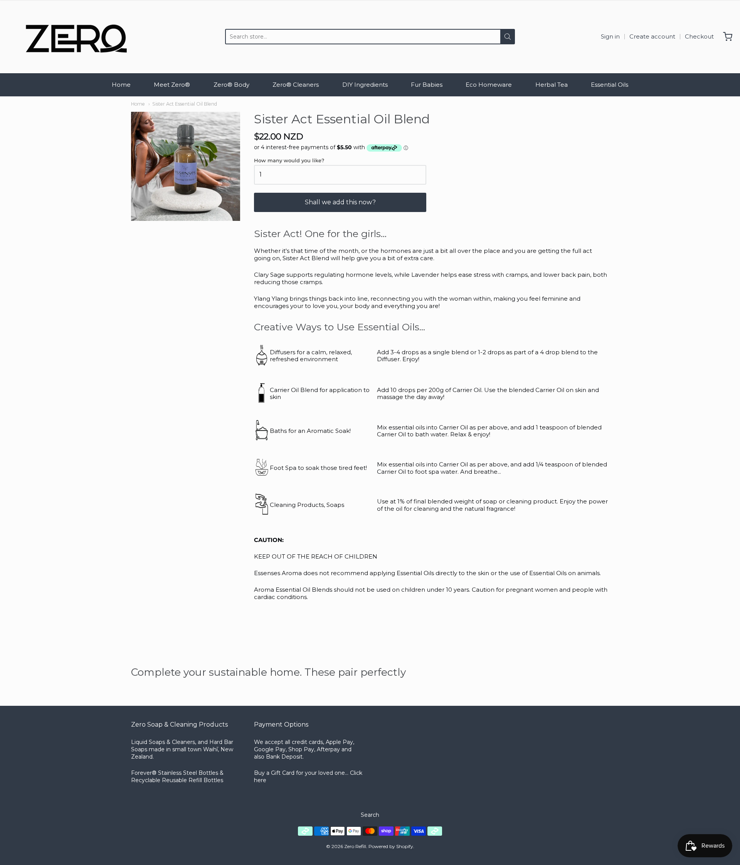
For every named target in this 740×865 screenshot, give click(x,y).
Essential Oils (609, 84)
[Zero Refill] (73, 36)
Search (370, 814)
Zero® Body (231, 84)
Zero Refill (355, 846)
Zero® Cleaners (295, 84)
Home (121, 84)
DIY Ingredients (365, 84)
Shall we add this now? (340, 202)
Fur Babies (426, 84)
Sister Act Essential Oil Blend (184, 104)
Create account (652, 36)
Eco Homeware (489, 84)
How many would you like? (289, 160)
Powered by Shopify (390, 846)
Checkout (699, 36)
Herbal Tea (551, 84)
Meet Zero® (172, 84)
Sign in (610, 36)
